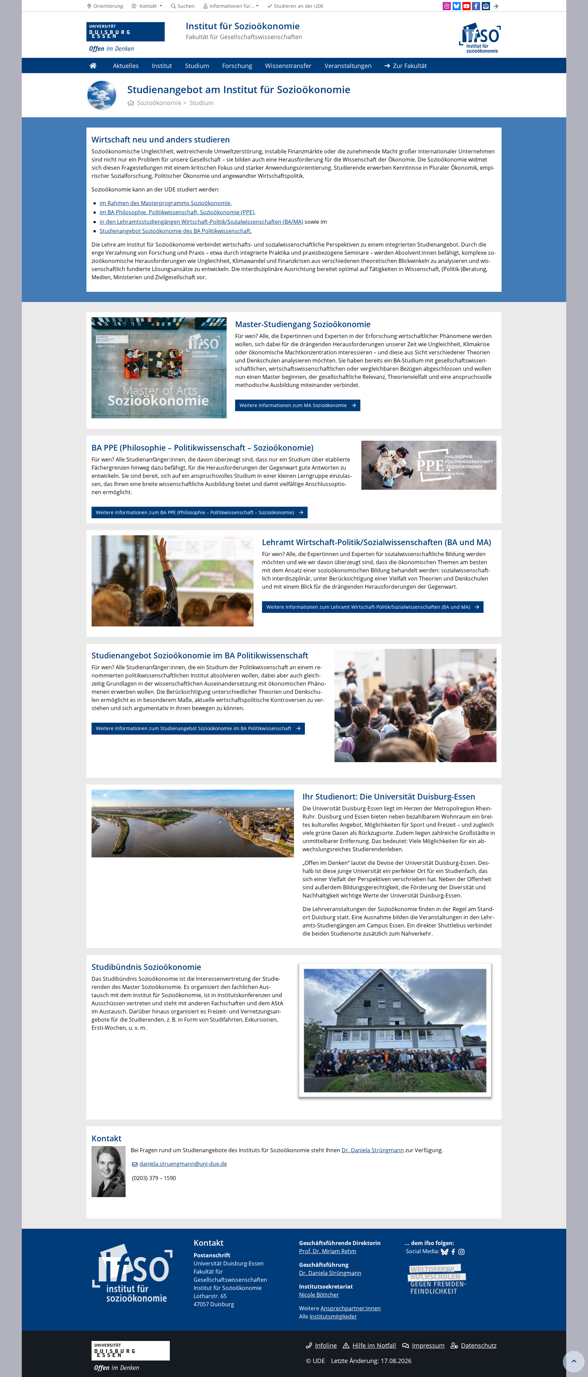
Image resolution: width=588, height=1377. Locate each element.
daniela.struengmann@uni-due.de (183, 1164)
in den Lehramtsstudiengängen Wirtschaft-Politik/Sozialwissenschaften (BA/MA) (201, 221)
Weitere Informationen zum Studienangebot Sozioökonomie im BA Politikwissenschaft (193, 728)
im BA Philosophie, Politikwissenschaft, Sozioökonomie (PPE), (178, 212)
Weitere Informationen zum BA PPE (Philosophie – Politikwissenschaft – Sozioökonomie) (195, 512)
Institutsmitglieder (333, 1316)
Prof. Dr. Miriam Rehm (327, 1251)
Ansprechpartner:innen (351, 1308)
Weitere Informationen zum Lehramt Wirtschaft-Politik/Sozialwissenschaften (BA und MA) (368, 607)
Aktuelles (126, 65)
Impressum (428, 1345)
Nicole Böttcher (319, 1294)
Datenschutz (478, 1345)
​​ (444, 1251)
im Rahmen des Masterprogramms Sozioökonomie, (166, 203)
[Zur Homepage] (125, 37)
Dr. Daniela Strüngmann (373, 1150)
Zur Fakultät (410, 65)
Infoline (326, 1345)
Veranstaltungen (348, 65)
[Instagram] (447, 6)
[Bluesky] (457, 6)
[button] (146, 6)
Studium (197, 65)
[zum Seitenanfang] (574, 1362)
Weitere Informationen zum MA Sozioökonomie (293, 405)
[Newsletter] (486, 6)
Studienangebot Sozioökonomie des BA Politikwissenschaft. (176, 231)
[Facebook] (476, 6)
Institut (162, 65)
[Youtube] (466, 6)
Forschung (237, 65)
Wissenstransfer (288, 65)
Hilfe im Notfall (374, 1345)
